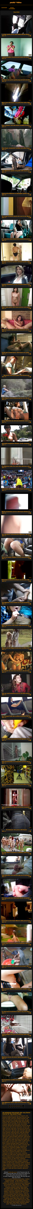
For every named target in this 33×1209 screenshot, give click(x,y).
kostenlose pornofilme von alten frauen (11, 1153)
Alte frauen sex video (12, 1199)
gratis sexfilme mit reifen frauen (10, 1142)
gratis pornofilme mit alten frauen (10, 1135)
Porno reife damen (21, 1203)
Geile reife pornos (16, 1184)
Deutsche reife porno (20, 1191)
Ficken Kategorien (12, 8)
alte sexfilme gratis (15, 1124)
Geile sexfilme (16, 1202)
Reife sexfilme (25, 1184)
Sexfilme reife (17, 1188)
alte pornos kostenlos (22, 1122)
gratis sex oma (10, 1140)
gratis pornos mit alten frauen (15, 1137)
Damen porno (13, 1203)
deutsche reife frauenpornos (14, 1125)
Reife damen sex (25, 1195)
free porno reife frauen (11, 1129)
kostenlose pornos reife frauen (22, 1157)
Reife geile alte (25, 1188)
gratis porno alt (24, 1133)
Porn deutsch (10, 1183)
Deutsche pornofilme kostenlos (17, 1201)
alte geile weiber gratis (18, 1120)
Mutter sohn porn (16, 1195)
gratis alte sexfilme (24, 1132)
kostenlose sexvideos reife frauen (14, 1166)
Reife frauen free (22, 1199)
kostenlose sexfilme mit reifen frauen (15, 1164)
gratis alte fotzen (15, 1132)
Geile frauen (6, 1197)
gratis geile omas (6, 1133)
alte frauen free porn (22, 1117)
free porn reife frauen (11, 1128)
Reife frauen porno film (19, 1198)
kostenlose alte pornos (13, 1146)
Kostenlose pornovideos (19, 1179)
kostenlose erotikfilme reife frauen (18, 1147)
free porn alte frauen (17, 1126)
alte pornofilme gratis (16, 1121)
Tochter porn (7, 1185)
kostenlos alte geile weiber (12, 1143)
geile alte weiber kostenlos (18, 1131)
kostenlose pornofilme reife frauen (17, 1151)
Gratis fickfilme (18, 1180)
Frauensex (26, 1192)
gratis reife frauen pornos (18, 1139)
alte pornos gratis (12, 1122)
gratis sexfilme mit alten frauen (22, 1140)
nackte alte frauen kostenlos (15, 1168)
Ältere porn (26, 1185)
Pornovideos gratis (8, 1188)
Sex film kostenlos (19, 1181)
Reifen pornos (18, 1192)
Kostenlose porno (18, 1190)
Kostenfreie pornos (19, 1183)
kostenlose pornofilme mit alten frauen (11, 1149)
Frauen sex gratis (8, 1179)
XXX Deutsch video (14, 1197)
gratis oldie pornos (15, 1133)
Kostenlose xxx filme (24, 1197)
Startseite (4, 7)
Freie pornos (12, 1191)
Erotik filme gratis (9, 1198)
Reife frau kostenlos (18, 1194)
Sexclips (12, 1181)
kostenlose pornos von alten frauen (11, 1158)
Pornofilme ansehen (9, 1190)
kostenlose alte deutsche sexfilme (13, 1144)
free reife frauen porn (22, 1129)
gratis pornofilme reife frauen (16, 1136)
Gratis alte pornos (16, 2)
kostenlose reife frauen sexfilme (14, 1161)
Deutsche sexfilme (8, 1194)
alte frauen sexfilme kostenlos (18, 1118)
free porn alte (8, 1126)
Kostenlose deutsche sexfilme (12, 1187)
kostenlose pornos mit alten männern (15, 1155)
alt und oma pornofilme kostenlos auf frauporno (13, 1115)
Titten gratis (9, 1202)
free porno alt (20, 1128)
